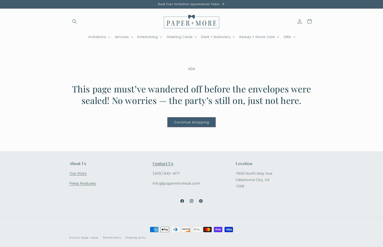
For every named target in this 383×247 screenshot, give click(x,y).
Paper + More (89, 237)
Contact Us (163, 163)
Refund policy (112, 237)
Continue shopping (191, 122)
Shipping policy (135, 237)
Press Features (83, 183)
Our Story (78, 173)
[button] (74, 21)
